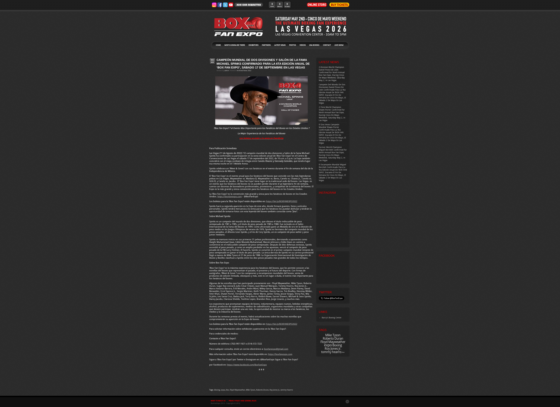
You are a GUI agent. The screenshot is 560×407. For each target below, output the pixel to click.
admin (226, 71)
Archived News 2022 (244, 71)
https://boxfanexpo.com (229, 197)
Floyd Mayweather (237, 390)
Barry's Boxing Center (332, 318)
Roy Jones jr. (274, 390)
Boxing (217, 390)
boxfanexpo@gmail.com (276, 349)
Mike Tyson (250, 390)
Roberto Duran (262, 390)
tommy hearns (286, 390)
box (343, 352)
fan (227, 390)
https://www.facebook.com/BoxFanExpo (247, 365)
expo (223, 390)
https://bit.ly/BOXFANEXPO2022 (281, 201)
